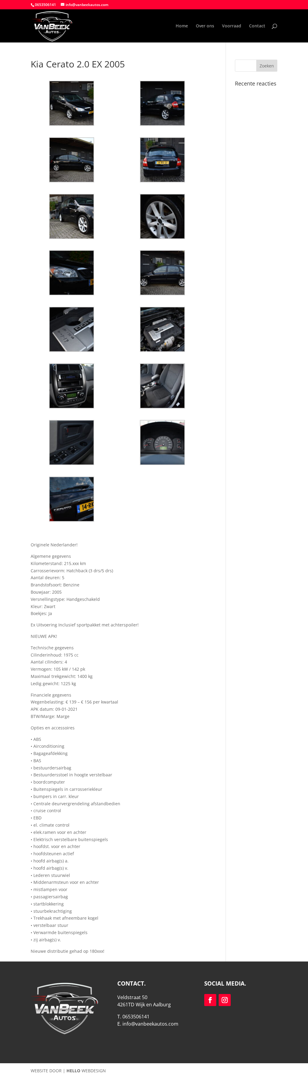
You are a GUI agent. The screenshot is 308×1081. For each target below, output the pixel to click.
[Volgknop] (210, 1000)
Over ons (205, 26)
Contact (257, 26)
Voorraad (231, 26)
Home (182, 26)
